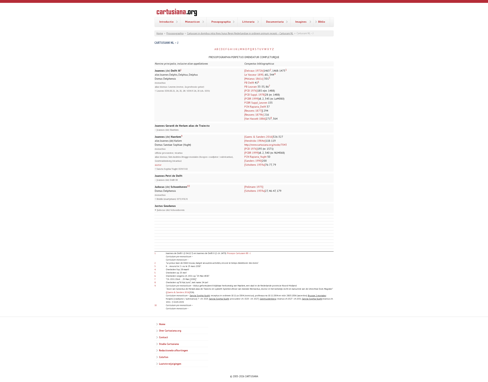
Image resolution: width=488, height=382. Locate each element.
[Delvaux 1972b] (254, 70)
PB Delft (249, 82)
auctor (158, 165)
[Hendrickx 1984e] (255, 140)
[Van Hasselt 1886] (255, 118)
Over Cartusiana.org (170, 330)
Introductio (166, 21)
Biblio (321, 21)
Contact (163, 337)
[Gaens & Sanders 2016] (258, 136)
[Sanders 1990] (253, 160)
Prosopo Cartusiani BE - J (238, 253)
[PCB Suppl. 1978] (254, 94)
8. (155, 282)
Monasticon (192, 21)
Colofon (163, 357)
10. (155, 305)
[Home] (176, 13)
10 (188, 186)
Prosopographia (221, 21)
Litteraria (248, 21)
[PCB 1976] (250, 90)
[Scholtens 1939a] (254, 164)
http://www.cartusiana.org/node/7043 (265, 144)
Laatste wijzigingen (170, 363)
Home (160, 33)
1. (155, 253)
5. (155, 272)
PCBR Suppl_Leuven (255, 102)
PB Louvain (250, 86)
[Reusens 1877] (253, 110)
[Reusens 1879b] (254, 114)
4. (155, 269)
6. (155, 275)
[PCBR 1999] (251, 98)
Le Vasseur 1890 (253, 74)
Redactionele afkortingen (173, 350)
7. (155, 279)
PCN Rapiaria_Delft (255, 106)
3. (155, 266)
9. (155, 285)
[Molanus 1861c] (253, 78)
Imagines (301, 21)
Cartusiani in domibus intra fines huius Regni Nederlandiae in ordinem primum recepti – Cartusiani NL (240, 33)
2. (155, 262)
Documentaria (275, 21)
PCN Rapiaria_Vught (255, 156)
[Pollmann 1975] (253, 187)
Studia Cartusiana (169, 343)
